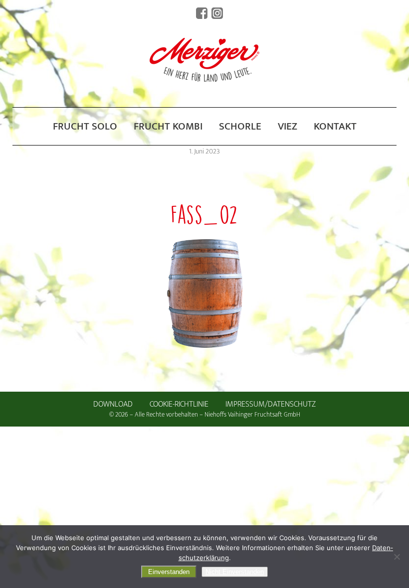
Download (113, 404)
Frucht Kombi (168, 126)
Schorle (240, 126)
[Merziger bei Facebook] (201, 13)
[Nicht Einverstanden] (397, 557)
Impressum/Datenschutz (270, 404)
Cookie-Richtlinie (179, 404)
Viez (287, 126)
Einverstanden (169, 572)
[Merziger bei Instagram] (217, 13)
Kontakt (335, 126)
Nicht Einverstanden (234, 572)
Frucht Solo (85, 126)
